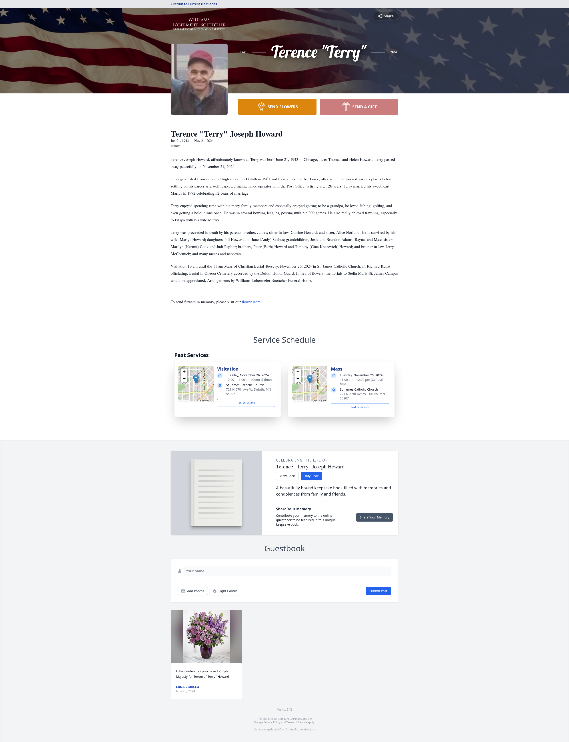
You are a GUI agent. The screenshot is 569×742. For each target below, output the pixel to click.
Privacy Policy (272, 722)
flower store (251, 301)
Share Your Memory (374, 517)
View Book (287, 476)
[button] (196, 379)
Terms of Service (296, 722)
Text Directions (246, 403)
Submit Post (378, 591)
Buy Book (312, 476)
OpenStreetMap (289, 729)
